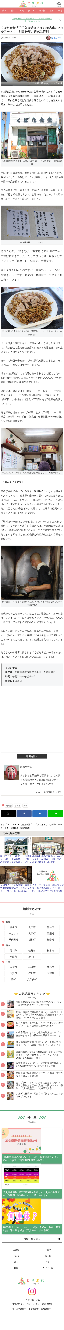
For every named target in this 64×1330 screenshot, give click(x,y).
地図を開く (32, 756)
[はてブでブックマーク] (39, 813)
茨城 (25, 805)
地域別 (9, 805)
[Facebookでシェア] (24, 813)
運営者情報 (47, 1304)
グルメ (16, 1256)
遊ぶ (16, 1262)
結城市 (17, 805)
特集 (16, 1268)
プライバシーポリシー (31, 1304)
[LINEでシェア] (55, 813)
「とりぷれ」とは (32, 1300)
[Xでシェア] (8, 813)
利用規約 (16, 1304)
